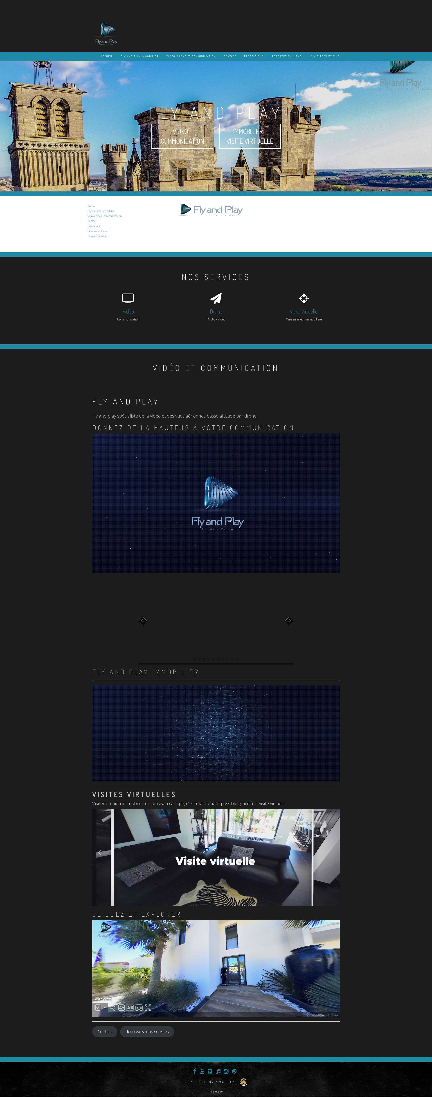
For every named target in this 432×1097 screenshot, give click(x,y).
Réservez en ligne (287, 56)
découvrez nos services (147, 1031)
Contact (230, 56)
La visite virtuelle (324, 56)
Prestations (254, 56)
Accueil (107, 56)
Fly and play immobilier (140, 56)
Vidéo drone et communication (191, 56)
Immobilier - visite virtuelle (249, 136)
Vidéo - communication (182, 136)
